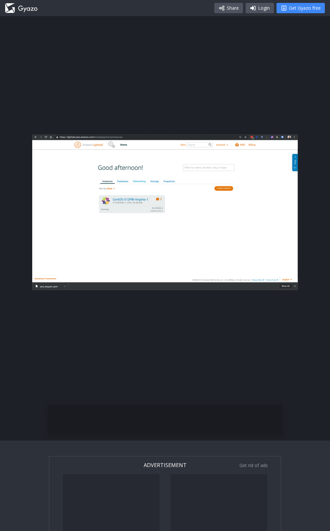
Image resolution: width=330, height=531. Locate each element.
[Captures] (21, 8)
